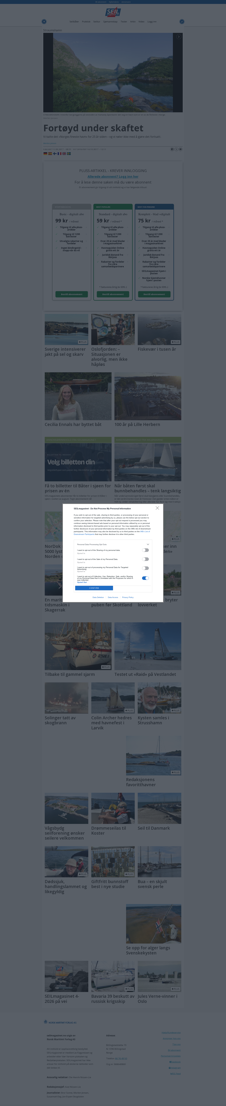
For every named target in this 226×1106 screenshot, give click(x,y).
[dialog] (113, 553)
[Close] (158, 508)
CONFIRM (94, 588)
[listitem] (113, 544)
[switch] (145, 550)
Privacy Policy (128, 597)
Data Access (113, 597)
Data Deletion (98, 597)
